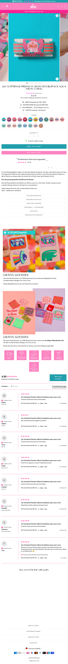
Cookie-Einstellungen (34, 657)
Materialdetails (34, 199)
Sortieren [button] (5, 386)
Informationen (34, 631)
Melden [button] (41, 403)
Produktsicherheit (34, 215)
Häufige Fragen (34, 203)
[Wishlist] (62, 6)
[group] (11, 376)
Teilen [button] (45, 403)
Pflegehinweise (34, 195)
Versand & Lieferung (34, 207)
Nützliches (33, 625)
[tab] (59, 386)
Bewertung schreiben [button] (58, 378)
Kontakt (34, 211)
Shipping (31, 98)
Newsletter (33, 637)
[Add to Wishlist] (57, 15)
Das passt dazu (34, 152)
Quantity (34, 133)
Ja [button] (38, 403)
